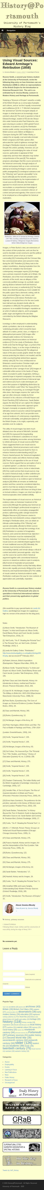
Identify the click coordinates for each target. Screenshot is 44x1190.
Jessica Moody (10, 72)
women (10, 1051)
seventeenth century (15, 1040)
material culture (24, 1027)
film (13, 1017)
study (29, 1046)
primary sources (17, 919)
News (7, 1075)
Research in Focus (11, 1080)
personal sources (21, 1032)
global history (8, 1019)
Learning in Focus (33, 72)
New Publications (11, 1072)
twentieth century (17, 1048)
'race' (5, 1007)
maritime (11, 1027)
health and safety (22, 1019)
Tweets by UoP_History (11, 1170)
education (26, 1014)
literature (26, 1025)
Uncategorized (10, 1082)
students (16, 1045)
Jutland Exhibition (9, 924)
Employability (9, 1064)
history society (28, 1022)
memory (36, 1027)
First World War (23, 1017)
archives (33, 1006)
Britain (8, 1009)
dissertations (27, 1011)
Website (27, 987)
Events (7, 1067)
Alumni (7, 1062)
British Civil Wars (23, 1009)
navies (20, 1030)
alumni (22, 1007)
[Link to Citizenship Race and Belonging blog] (22, 1124)
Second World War (19, 1037)
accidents (13, 1007)
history (7, 919)
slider (23, 1043)
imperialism (8, 1025)
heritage (35, 1019)
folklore (34, 1017)
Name (30, 974)
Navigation (11, 30)
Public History (9, 1077)
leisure (17, 1025)
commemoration (12, 1012)
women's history (22, 1051)
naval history (10, 1030)
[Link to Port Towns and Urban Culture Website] (22, 1137)
